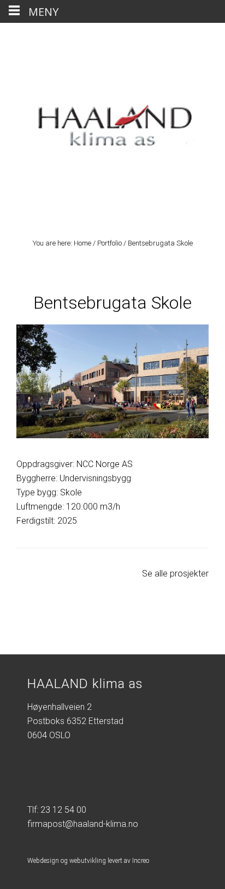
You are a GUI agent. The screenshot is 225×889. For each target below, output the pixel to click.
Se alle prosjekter (175, 573)
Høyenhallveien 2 (59, 707)
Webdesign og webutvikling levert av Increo (88, 861)
